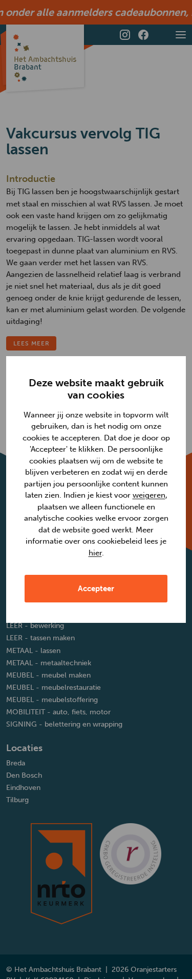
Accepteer (96, 588)
